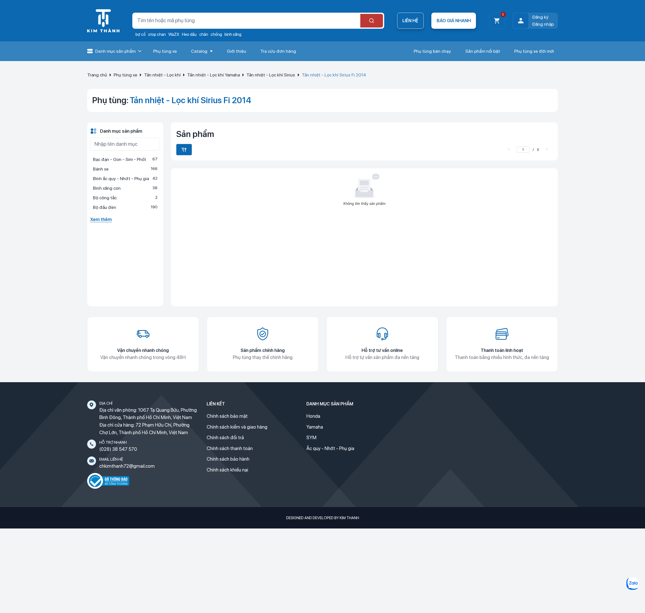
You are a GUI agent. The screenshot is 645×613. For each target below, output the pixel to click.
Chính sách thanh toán (230, 448)
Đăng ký (540, 17)
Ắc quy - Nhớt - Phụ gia (330, 448)
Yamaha (314, 427)
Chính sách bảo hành (228, 459)
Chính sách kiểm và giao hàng (237, 427)
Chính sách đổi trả (225, 437)
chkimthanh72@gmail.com (127, 466)
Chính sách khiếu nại (227, 470)
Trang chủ (97, 74)
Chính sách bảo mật (227, 416)
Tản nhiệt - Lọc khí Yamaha (213, 74)
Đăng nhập (543, 24)
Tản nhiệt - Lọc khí (162, 74)
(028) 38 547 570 (118, 449)
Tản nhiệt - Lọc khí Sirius (270, 74)
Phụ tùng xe (125, 74)
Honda (313, 416)
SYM (311, 437)
